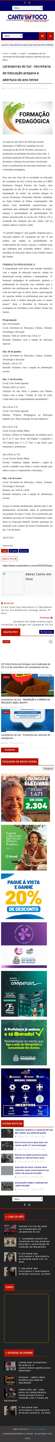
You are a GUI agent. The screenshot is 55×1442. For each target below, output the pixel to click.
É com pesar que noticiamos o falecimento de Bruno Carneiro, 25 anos (34, 1271)
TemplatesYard (36, 1429)
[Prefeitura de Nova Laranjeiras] (24, 896)
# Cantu (13, 550)
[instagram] (29, 2)
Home (5, 53)
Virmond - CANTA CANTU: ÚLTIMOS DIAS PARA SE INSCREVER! (32, 1380)
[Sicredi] (24, 847)
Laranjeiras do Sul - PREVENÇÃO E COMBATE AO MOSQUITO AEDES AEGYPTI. (25, 701)
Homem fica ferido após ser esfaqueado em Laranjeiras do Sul (33, 1229)
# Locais (24, 550)
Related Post (11, 632)
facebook (10, 750)
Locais (23, 53)
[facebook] (24, 2)
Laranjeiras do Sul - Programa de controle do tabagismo (25, 736)
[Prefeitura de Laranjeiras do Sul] (25, 797)
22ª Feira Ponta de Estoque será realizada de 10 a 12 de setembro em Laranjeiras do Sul (25, 666)
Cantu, (38, 88)
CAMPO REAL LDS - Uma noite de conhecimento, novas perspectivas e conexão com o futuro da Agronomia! (26, 1395)
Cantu (13, 53)
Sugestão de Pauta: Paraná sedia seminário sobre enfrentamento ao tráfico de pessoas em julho (32, 1170)
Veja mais (47, 631)
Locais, (45, 88)
